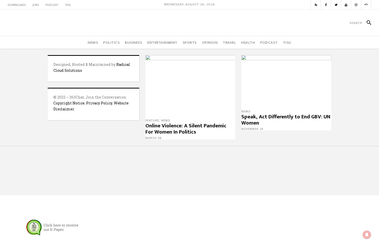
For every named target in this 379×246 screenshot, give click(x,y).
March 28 (153, 138)
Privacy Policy (99, 103)
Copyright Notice (69, 103)
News (165, 120)
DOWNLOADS (17, 4)
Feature (152, 120)
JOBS (35, 4)
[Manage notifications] (367, 235)
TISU (68, 4)
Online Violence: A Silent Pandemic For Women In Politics (185, 128)
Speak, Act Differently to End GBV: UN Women (285, 119)
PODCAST (52, 4)
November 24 (252, 129)
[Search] (366, 22)
